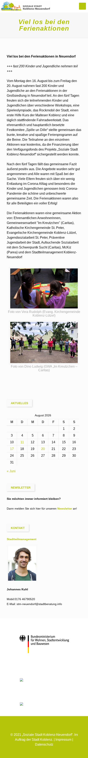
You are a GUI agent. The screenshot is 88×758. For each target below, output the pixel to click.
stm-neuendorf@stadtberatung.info (39, 604)
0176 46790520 (25, 599)
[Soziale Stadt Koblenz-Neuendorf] (25, 6)
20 (43, 449)
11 (22, 442)
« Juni (11, 471)
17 (12, 449)
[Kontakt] (44, 751)
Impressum (63, 739)
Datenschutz (44, 744)
